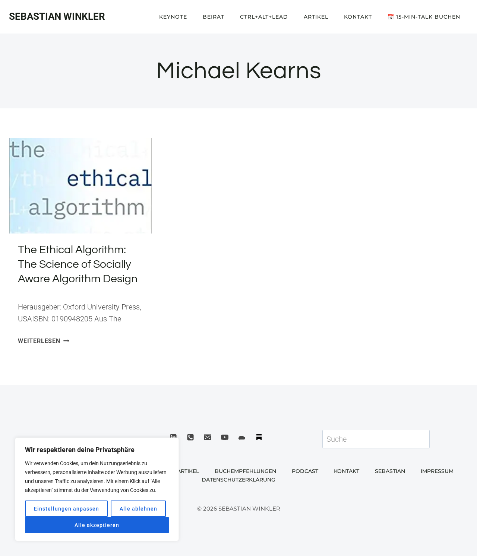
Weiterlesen (43, 340)
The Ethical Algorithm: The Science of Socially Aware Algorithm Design (78, 264)
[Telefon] (190, 437)
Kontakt (358, 16)
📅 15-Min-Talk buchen (424, 16)
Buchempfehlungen (245, 471)
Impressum (437, 471)
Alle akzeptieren (97, 525)
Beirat (213, 16)
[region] (97, 489)
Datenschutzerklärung (238, 479)
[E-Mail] (207, 437)
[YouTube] (224, 437)
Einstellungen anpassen (66, 509)
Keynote (173, 16)
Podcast (305, 471)
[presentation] (80, 185)
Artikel (316, 16)
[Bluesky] (241, 437)
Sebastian (390, 471)
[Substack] (259, 437)
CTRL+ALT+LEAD (264, 16)
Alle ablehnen (138, 509)
